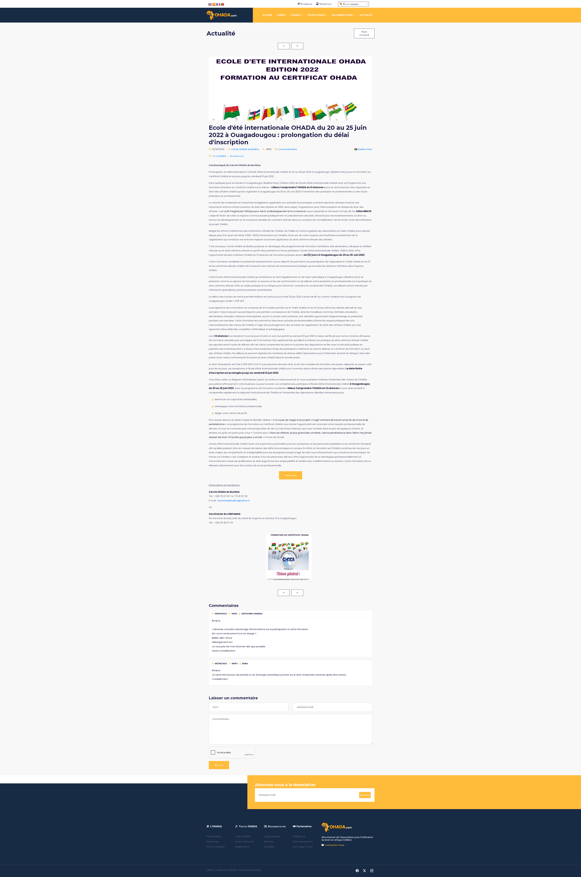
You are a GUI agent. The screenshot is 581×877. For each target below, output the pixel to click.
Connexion (306, 4)
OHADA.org (299, 836)
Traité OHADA (242, 836)
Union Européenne (303, 841)
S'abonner (364, 794)
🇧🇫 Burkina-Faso (363, 149)
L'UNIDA (281, 15)
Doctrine (269, 841)
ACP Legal (298, 846)
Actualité (366, 15)
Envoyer (219, 765)
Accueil (267, 15)
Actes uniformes (244, 841)
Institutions (213, 841)
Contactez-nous (334, 845)
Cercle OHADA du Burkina (245, 149)
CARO (309, 846)
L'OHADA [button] (295, 15)
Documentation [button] (342, 15)
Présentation (214, 836)
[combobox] (353, 4)
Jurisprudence (272, 836)
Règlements (242, 846)
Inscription (325, 4)
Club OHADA (219, 156)
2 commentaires (287, 149)
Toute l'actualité (364, 33)
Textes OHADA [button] (316, 15)
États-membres (216, 846)
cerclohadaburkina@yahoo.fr (233, 500)
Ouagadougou (237, 156)
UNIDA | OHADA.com (217, 870)
